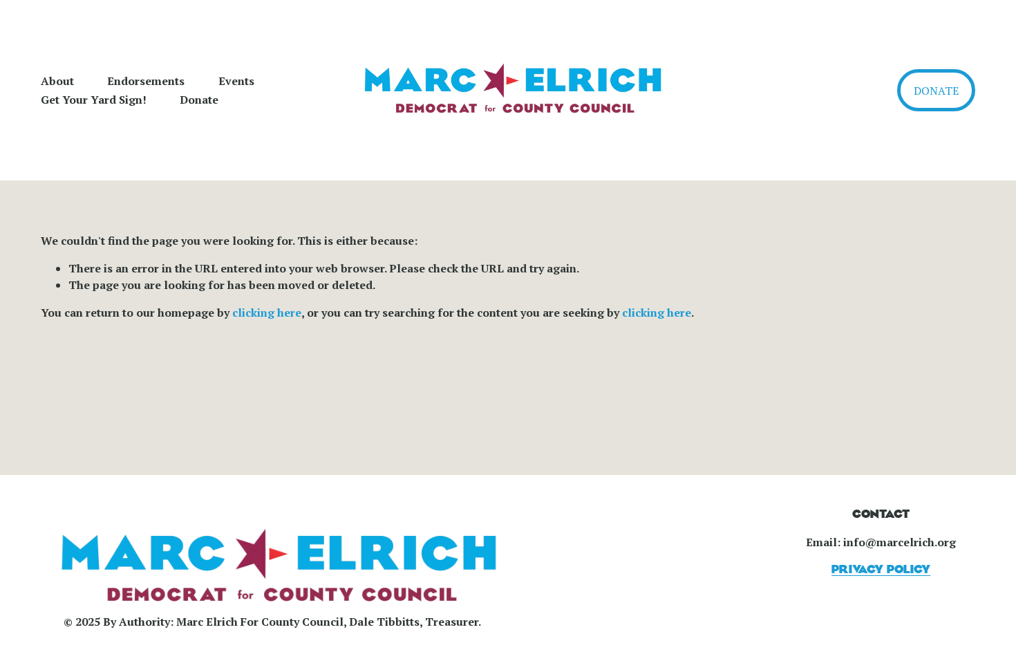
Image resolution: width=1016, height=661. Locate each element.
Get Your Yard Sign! (94, 99)
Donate (199, 99)
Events (236, 81)
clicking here (266, 312)
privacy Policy (880, 569)
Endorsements (146, 81)
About (57, 81)
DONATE (936, 90)
